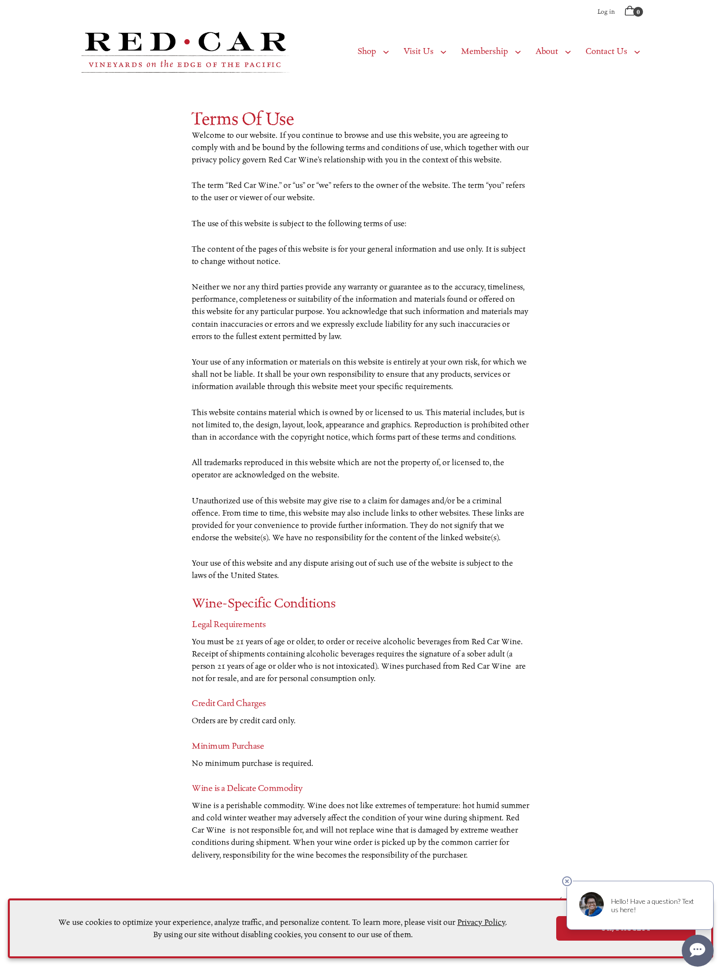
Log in (606, 11)
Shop (367, 51)
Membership (484, 51)
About (547, 51)
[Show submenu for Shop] (386, 51)
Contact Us (606, 51)
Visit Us (419, 51)
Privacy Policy (481, 922)
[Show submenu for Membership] (518, 51)
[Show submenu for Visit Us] (443, 51)
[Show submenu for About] (568, 51)
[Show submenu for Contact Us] (637, 51)
